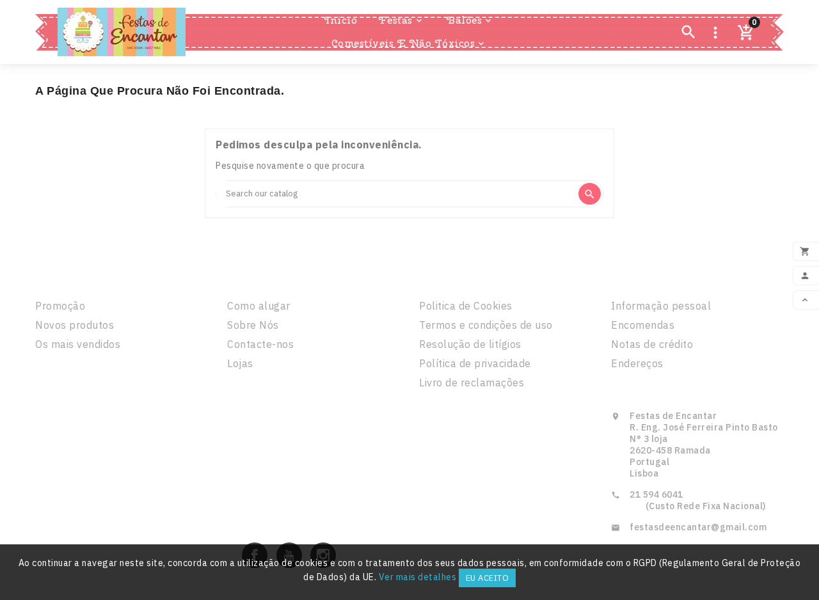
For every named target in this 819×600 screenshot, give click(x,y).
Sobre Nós (253, 325)
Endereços (637, 363)
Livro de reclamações (471, 382)
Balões (470, 20)
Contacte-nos (260, 344)
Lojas (240, 363)
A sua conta (650, 278)
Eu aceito (487, 577)
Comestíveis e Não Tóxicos (409, 43)
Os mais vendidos (77, 344)
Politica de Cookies (466, 305)
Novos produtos (74, 325)
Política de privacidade (475, 363)
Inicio (340, 20)
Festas (401, 20)
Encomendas (642, 325)
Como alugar (258, 305)
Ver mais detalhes (418, 577)
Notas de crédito (652, 344)
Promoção (60, 305)
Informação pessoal (661, 305)
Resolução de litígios (470, 344)
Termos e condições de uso (486, 325)
